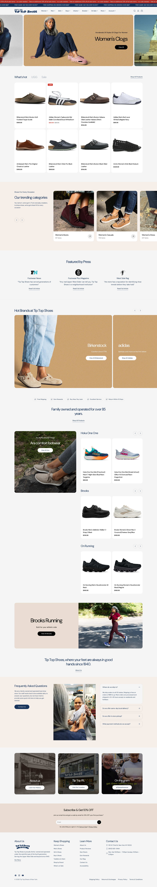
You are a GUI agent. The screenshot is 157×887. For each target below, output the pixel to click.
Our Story (17, 860)
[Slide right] (22, 220)
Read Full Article (78, 288)
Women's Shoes (59, 845)
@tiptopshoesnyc (122, 787)
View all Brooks (46, 634)
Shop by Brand (58, 862)
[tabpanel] (78, 128)
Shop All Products (137, 77)
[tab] (20, 77)
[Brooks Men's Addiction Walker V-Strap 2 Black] (96, 511)
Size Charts (83, 852)
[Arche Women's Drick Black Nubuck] (127, 145)
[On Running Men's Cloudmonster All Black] (96, 566)
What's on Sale (58, 866)
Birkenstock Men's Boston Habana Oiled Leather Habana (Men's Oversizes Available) (93, 119)
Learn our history (35, 788)
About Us (83, 845)
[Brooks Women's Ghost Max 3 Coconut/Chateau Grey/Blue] (127, 511)
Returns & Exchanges (109, 879)
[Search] (134, 11)
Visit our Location (78, 787)
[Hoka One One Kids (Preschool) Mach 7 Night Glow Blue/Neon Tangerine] (96, 453)
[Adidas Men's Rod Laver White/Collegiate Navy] (127, 98)
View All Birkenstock (96, 358)
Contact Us (22, 707)
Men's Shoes (58, 849)
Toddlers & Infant (59, 859)
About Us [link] (78, 670)
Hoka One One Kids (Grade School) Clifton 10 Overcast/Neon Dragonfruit (126, 474)
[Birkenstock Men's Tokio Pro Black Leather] (62, 145)
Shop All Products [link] (78, 420)
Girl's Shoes (57, 852)
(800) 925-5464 (114, 849)
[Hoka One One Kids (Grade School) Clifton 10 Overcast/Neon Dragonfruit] (127, 453)
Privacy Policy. (93, 827)
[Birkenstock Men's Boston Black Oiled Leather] (94, 145)
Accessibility (84, 866)
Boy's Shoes (58, 855)
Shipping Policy (94, 879)
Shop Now (48, 33)
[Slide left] (16, 220)
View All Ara (45, 450)
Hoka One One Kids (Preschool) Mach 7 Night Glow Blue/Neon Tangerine (94, 474)
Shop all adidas (127, 358)
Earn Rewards (84, 855)
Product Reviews (85, 849)
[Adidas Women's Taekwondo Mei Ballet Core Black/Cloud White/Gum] (62, 98)
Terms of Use (83, 827)
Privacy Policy (122, 879)
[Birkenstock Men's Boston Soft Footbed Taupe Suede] (30, 98)
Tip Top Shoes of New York (28, 879)
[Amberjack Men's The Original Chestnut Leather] (30, 145)
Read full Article (34, 288)
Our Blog (83, 859)
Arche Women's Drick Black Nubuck (125, 164)
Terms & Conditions (136, 879)
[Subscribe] (99, 822)
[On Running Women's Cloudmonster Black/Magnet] (127, 566)
